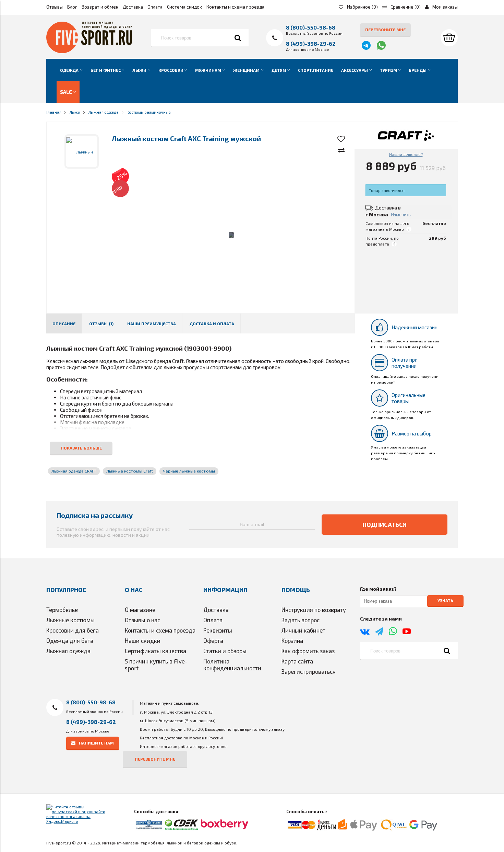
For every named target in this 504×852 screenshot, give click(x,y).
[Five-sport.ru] (89, 51)
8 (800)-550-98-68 (310, 27)
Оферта (213, 640)
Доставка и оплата (212, 323)
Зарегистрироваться (308, 671)
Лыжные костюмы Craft (129, 470)
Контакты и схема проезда (235, 7)
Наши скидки (142, 640)
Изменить (401, 214)
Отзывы (54, 7)
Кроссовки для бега (72, 630)
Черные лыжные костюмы (189, 470)
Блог (72, 7)
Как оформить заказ (308, 650)
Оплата (155, 7)
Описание (63, 323)
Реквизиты (217, 630)
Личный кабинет (303, 630)
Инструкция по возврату (313, 609)
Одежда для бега (69, 640)
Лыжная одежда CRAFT (73, 470)
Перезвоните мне (385, 29)
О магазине (140, 609)
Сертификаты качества (155, 650)
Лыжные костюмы (70, 619)
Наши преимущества (151, 323)
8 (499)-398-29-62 (311, 43)
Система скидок (184, 7)
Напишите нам (96, 742)
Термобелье (62, 609)
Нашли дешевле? (406, 154)
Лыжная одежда (68, 650)
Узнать (445, 600)
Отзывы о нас (142, 619)
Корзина (292, 640)
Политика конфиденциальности (232, 664)
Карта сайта (297, 661)
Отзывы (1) (101, 323)
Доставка (133, 7)
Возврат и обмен (100, 7)
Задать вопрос (300, 619)
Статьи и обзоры (225, 650)
